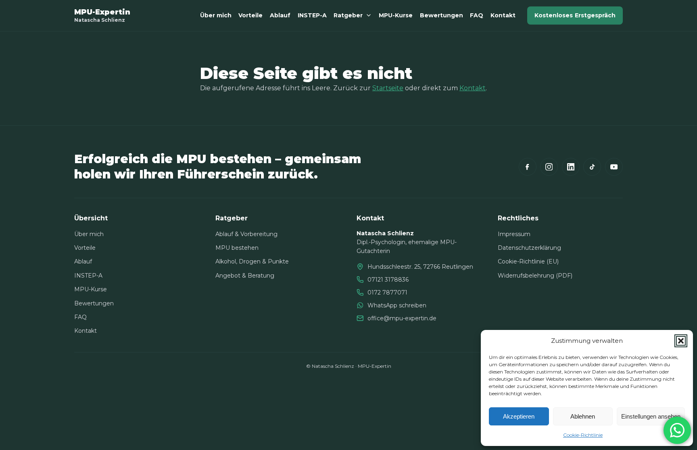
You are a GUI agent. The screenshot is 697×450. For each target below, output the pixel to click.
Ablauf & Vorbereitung (246, 234)
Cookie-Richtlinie (583, 435)
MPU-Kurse (396, 15)
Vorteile (250, 15)
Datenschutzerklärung (529, 247)
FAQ (476, 15)
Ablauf (280, 15)
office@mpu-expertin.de (401, 318)
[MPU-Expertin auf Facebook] (527, 167)
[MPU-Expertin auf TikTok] (592, 167)
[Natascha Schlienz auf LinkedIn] (571, 167)
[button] (681, 341)
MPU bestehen (237, 247)
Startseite (387, 88)
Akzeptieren (518, 416)
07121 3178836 (388, 279)
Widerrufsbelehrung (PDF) (535, 275)
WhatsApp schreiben (396, 305)
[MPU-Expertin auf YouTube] (614, 167)
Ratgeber (348, 15)
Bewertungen (441, 15)
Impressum (514, 234)
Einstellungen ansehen (650, 416)
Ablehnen (582, 416)
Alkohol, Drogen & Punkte (252, 261)
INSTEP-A (312, 15)
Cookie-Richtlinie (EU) (528, 261)
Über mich (216, 15)
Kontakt (502, 15)
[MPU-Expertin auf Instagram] (549, 167)
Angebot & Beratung (244, 275)
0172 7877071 (387, 292)
